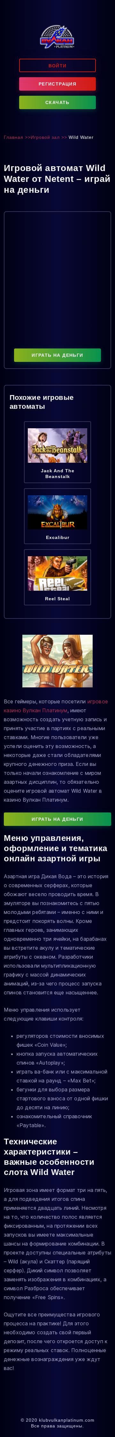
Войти (58, 65)
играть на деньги (57, 355)
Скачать (57, 102)
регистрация (57, 83)
